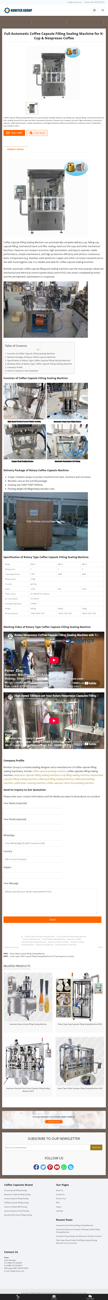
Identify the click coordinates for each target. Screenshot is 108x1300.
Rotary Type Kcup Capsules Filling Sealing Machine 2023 (80, 1024)
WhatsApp (64, 1167)
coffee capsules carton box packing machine (70, 783)
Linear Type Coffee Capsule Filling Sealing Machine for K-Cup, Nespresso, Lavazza (42, 956)
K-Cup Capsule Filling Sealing (49, 22)
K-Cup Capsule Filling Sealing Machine (71, 936)
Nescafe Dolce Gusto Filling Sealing (18, 1215)
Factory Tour (61, 1198)
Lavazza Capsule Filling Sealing (85, 22)
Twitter (43, 1167)
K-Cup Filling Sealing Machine (53, 939)
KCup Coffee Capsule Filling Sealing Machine (27, 953)
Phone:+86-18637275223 (94, 2)
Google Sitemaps (68, 1293)
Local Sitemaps (81, 1293)
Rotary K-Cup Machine (44, 944)
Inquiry (58, 1207)
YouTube (57, 1167)
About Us (59, 1190)
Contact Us (60, 1194)
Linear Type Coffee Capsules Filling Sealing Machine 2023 (80, 1088)
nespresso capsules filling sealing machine (36, 775)
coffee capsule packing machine (49, 771)
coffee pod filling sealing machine (55, 779)
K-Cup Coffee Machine (31, 939)
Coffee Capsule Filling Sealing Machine (39, 936)
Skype (71, 1167)
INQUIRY (16, 133)
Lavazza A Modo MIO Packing (15, 1207)
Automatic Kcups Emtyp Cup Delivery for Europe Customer (79, 1236)
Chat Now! (39, 132)
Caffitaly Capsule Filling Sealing (16, 1202)
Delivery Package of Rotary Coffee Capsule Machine (31, 357)
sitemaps (59, 1211)
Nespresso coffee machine (58, 942)
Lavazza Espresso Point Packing (16, 1211)
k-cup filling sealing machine (74, 775)
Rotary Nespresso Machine (65, 944)
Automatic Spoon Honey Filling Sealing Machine (28, 1024)
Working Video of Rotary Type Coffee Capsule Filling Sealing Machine (39, 363)
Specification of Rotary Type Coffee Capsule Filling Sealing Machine (38, 360)
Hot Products (56, 1293)
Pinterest (50, 1167)
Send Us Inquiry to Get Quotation (22, 370)
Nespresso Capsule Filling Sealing (17, 1194)
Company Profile (14, 367)
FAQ (57, 1202)
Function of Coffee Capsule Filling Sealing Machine (31, 353)
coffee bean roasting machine (29, 783)
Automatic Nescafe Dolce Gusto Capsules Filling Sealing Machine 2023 (28, 1089)
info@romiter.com (74, 2)
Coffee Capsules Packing (17, 22)
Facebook (36, 1167)
